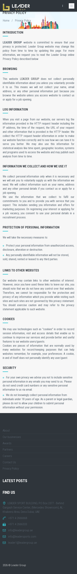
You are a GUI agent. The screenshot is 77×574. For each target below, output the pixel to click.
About (6, 430)
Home (6, 20)
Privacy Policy (11, 468)
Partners (8, 449)
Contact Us (9, 462)
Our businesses (12, 437)
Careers (7, 456)
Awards (7, 443)
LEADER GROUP (29, 79)
